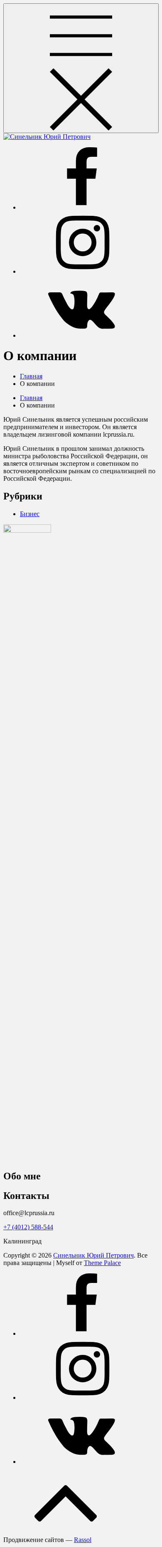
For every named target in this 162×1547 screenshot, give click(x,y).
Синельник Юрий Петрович (93, 1255)
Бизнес (29, 513)
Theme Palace (102, 1262)
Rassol (82, 1539)
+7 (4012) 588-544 (28, 1227)
